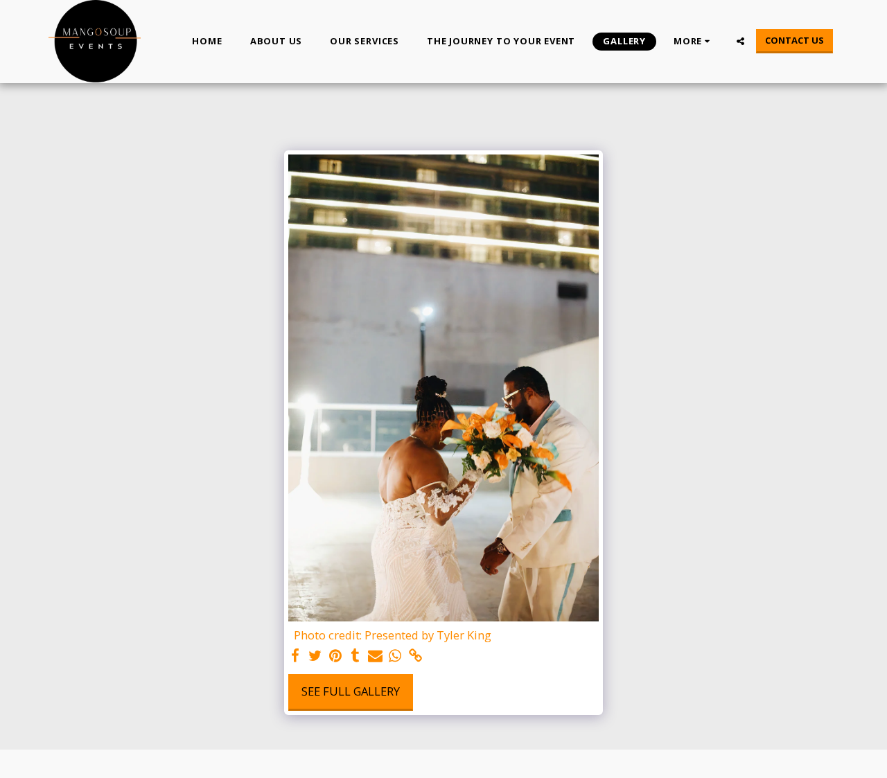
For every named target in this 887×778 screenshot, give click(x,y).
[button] (740, 41)
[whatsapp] (395, 656)
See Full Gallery (350, 691)
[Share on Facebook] (295, 656)
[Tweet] (315, 656)
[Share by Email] (375, 656)
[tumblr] (355, 656)
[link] (415, 656)
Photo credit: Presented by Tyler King (392, 635)
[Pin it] (335, 656)
